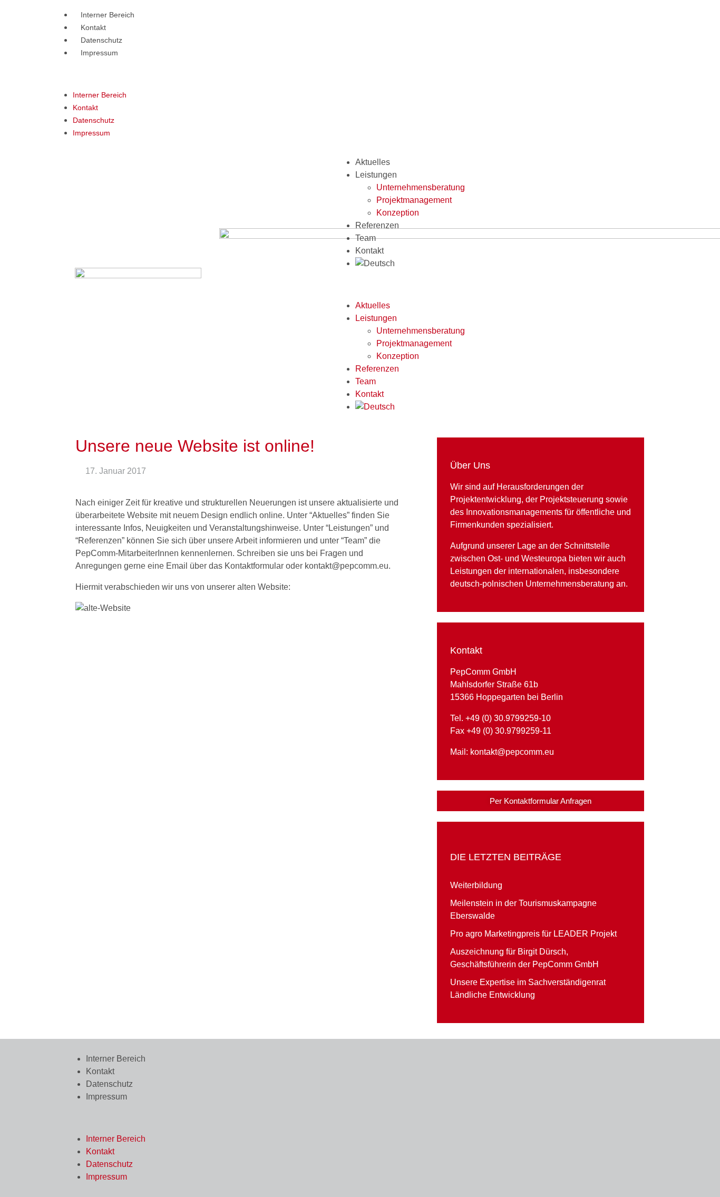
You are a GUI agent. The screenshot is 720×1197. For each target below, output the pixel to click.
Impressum (99, 52)
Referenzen (377, 225)
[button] (352, 73)
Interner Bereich (107, 15)
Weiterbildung (476, 885)
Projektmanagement (414, 200)
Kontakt (93, 27)
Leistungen (376, 174)
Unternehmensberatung (420, 187)
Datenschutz (101, 40)
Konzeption (397, 212)
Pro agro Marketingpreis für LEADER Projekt (533, 933)
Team (365, 237)
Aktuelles (372, 162)
